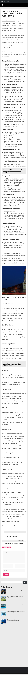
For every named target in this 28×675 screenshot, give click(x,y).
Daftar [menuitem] (8, 1)
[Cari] (25, 582)
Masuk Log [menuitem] (3, 1)
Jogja (11, 35)
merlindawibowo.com (8, 21)
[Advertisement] (14, 631)
